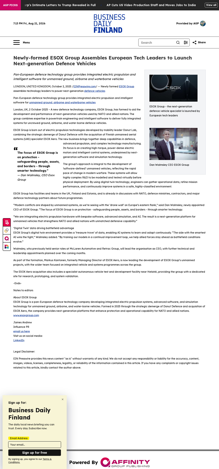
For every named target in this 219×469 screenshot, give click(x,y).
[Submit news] (6, 222)
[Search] (178, 42)
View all (211, 5)
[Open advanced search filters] (186, 42)
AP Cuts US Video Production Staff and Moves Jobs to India (151, 5)
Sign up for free (34, 453)
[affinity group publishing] (6, 238)
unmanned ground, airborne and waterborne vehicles (62, 102)
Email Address (19, 438)
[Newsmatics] (6, 247)
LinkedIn (18, 340)
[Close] (62, 399)
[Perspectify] (6, 230)
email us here (21, 331)
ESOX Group (126, 86)
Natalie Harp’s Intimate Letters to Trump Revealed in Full (53, 5)
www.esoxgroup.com (26, 315)
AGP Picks (10, 5)
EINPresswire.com (84, 86)
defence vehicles (94, 90)
